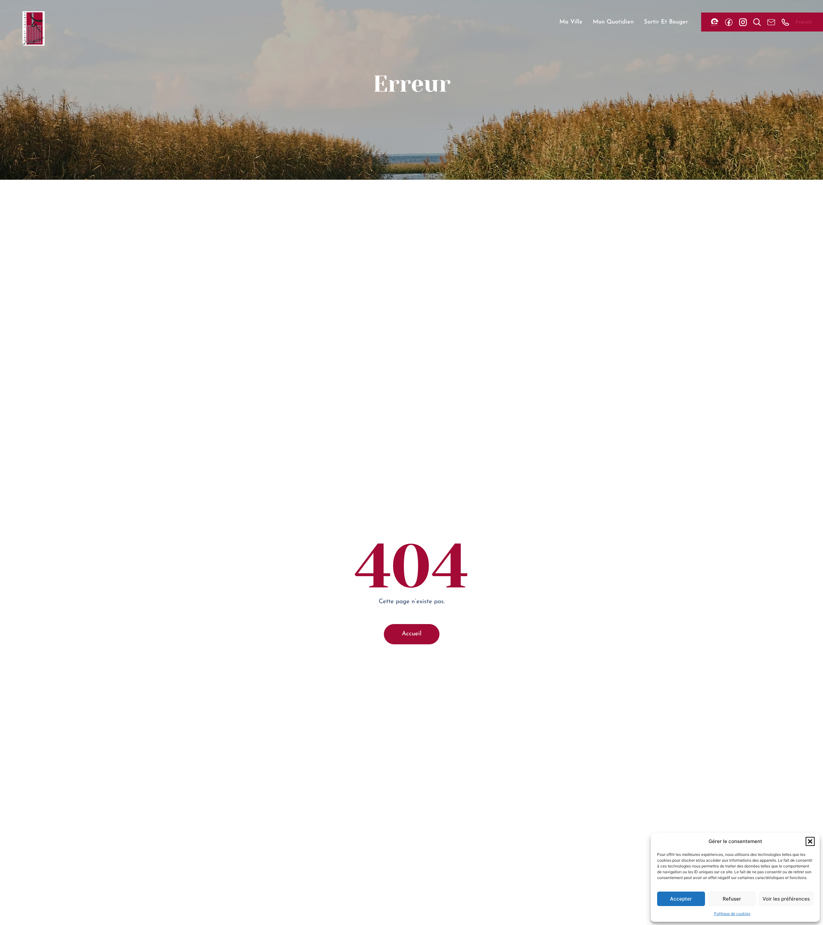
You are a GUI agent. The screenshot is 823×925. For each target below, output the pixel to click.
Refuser (732, 899)
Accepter (681, 899)
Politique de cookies (732, 913)
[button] (810, 841)
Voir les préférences (786, 899)
